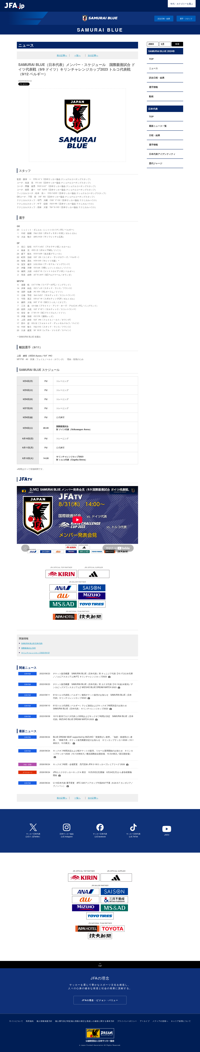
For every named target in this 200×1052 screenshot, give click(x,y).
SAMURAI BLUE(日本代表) (32, 643)
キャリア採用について (181, 1021)
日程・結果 (154, 135)
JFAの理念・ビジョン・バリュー (100, 1000)
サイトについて (16, 1021)
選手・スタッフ (186, 18)
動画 (151, 96)
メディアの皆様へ (160, 1021)
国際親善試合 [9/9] (28, 648)
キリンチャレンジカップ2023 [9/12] (35, 652)
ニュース (153, 68)
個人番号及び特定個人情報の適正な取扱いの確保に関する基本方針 (84, 1021)
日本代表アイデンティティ (162, 154)
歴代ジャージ (155, 163)
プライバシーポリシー (127, 1021)
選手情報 (153, 87)
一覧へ (77, 55)
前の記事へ (62, 55)
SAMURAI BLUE (100, 29)
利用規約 (30, 1021)
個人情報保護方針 (44, 1021)
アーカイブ (145, 1021)
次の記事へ (93, 55)
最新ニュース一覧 (158, 125)
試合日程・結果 (164, 18)
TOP (151, 59)
